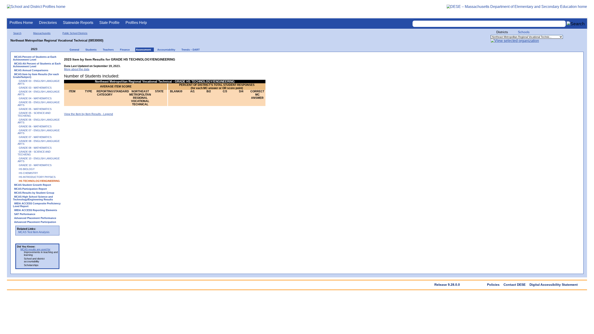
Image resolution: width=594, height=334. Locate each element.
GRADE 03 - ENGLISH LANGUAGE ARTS (39, 82)
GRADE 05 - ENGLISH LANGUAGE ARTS (39, 103)
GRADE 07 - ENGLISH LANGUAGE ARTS (39, 132)
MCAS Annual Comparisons (31, 70)
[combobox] (489, 24)
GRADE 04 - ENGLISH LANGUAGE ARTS (39, 93)
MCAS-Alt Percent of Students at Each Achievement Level (37, 65)
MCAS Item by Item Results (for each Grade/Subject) (36, 75)
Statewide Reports (78, 23)
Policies (493, 284)
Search (17, 33)
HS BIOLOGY (27, 169)
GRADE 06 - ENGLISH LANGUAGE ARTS (39, 121)
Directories (48, 23)
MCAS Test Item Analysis (33, 232)
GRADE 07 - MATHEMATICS (35, 137)
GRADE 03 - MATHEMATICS (35, 87)
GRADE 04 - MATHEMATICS (35, 98)
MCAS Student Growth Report (32, 184)
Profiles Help (136, 23)
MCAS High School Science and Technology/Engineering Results (33, 198)
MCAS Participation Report (30, 188)
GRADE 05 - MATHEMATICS (35, 109)
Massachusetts (42, 33)
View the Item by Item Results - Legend (88, 114)
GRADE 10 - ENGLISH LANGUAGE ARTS (39, 160)
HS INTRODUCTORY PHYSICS (37, 177)
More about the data (76, 69)
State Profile (109, 23)
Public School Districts (74, 33)
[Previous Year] (27, 49)
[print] (236, 58)
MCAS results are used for (35, 249)
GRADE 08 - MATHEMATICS (35, 147)
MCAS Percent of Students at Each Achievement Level (34, 58)
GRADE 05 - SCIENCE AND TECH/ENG (34, 114)
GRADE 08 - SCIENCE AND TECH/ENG (34, 153)
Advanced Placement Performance (35, 218)
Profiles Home (21, 23)
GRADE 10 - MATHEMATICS (35, 165)
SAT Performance (24, 214)
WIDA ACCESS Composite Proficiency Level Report (37, 205)
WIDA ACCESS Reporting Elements (35, 210)
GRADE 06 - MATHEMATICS (35, 126)
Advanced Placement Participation (35, 222)
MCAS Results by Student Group (34, 192)
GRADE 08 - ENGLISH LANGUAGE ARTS (39, 142)
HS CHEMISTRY (28, 173)
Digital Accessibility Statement (553, 284)
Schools (523, 32)
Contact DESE (515, 284)
